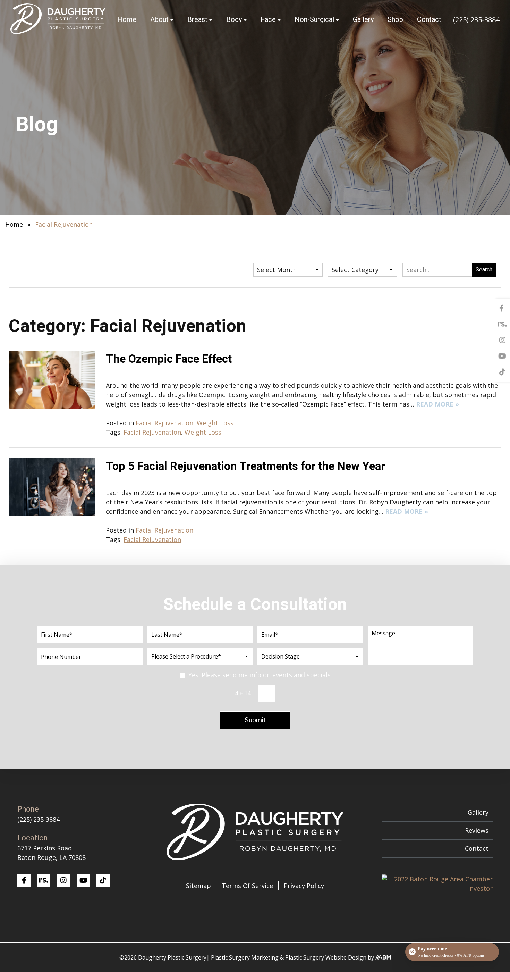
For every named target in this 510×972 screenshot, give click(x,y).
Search (484, 270)
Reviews (476, 830)
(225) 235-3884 (476, 19)
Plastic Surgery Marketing (245, 957)
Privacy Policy (304, 885)
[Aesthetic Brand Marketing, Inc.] (383, 957)
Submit (255, 720)
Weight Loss (215, 423)
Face (268, 20)
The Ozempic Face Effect (169, 359)
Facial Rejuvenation (164, 423)
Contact (429, 20)
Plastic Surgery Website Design (325, 957)
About (159, 20)
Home (126, 20)
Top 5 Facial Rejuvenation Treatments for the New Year (245, 466)
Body (234, 20)
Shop (395, 20)
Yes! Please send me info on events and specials (259, 675)
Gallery (363, 20)
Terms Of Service (247, 885)
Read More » (437, 404)
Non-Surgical (314, 20)
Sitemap (198, 885)
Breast (197, 20)
